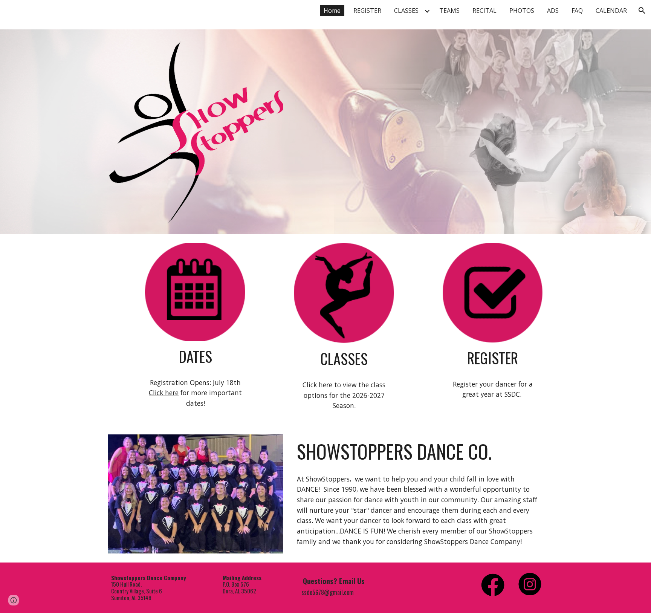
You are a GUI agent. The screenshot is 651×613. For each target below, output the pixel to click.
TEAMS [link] (449, 10)
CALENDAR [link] (611, 10)
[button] (642, 11)
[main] (195, 356)
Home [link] (332, 10)
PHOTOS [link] (521, 10)
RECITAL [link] (484, 10)
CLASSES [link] (406, 10)
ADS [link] (553, 10)
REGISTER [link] (367, 10)
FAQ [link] (577, 10)
